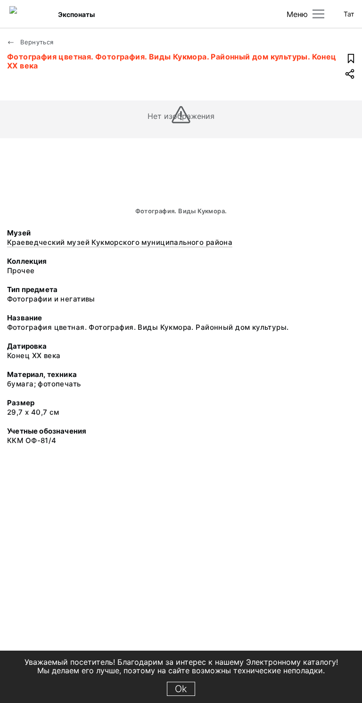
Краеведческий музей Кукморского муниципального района (119, 242)
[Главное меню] (318, 14)
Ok (181, 689)
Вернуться (36, 42)
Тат (349, 14)
